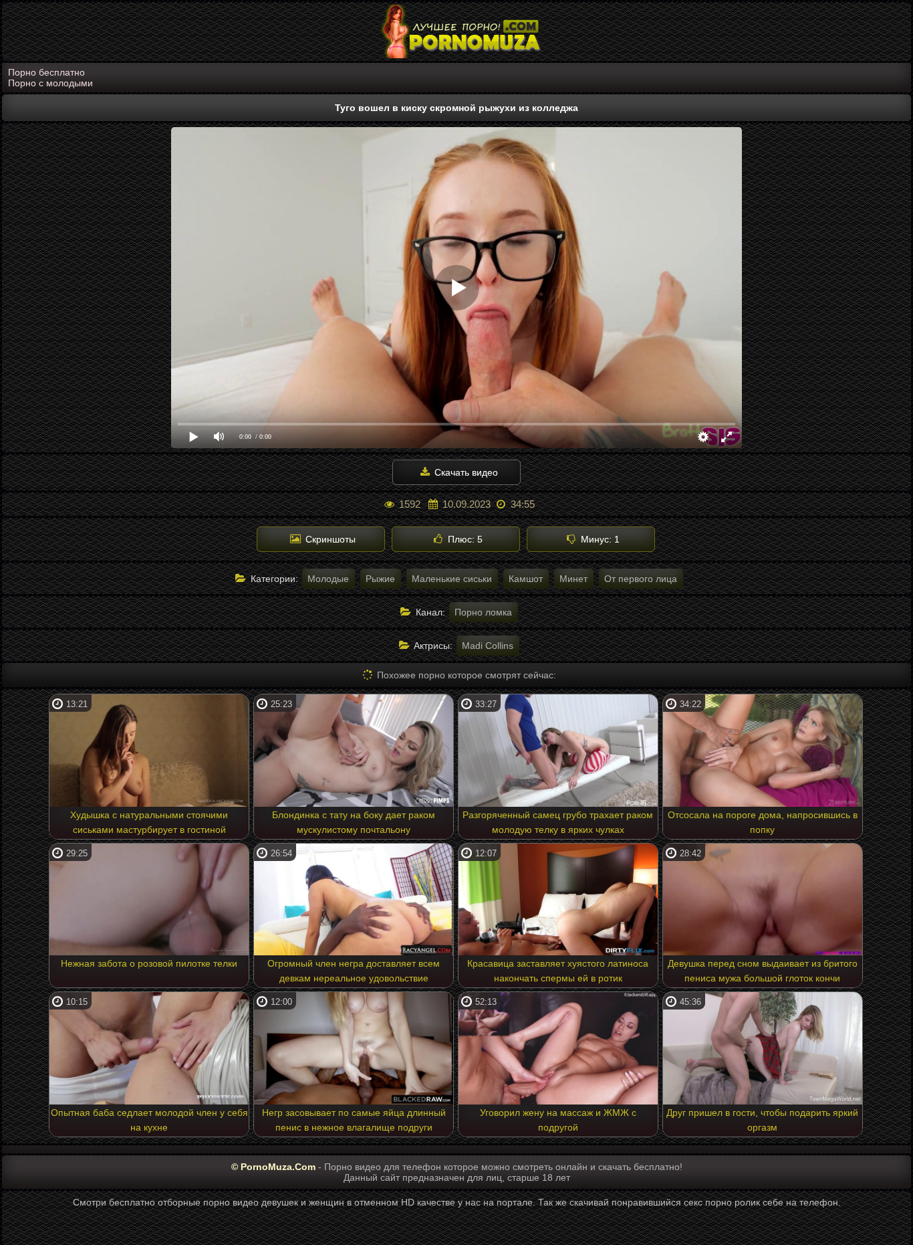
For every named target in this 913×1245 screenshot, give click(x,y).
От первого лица (640, 578)
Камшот (526, 578)
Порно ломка (483, 612)
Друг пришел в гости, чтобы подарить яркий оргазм (762, 1120)
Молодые (328, 578)
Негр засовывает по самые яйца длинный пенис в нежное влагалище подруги (354, 1120)
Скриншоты (329, 539)
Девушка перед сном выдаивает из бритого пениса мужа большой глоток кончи (763, 970)
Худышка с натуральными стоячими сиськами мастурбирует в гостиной (149, 822)
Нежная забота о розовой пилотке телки (149, 963)
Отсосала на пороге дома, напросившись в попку (763, 822)
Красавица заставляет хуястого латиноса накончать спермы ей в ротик (557, 970)
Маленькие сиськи (452, 578)
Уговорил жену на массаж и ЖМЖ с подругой (558, 1120)
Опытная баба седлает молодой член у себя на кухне (149, 1120)
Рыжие (380, 578)
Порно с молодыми (50, 83)
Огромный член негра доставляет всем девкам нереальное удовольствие (353, 970)
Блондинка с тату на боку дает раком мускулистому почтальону (353, 822)
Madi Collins (487, 645)
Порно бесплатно (46, 72)
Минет (573, 578)
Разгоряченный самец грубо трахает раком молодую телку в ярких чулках (558, 822)
